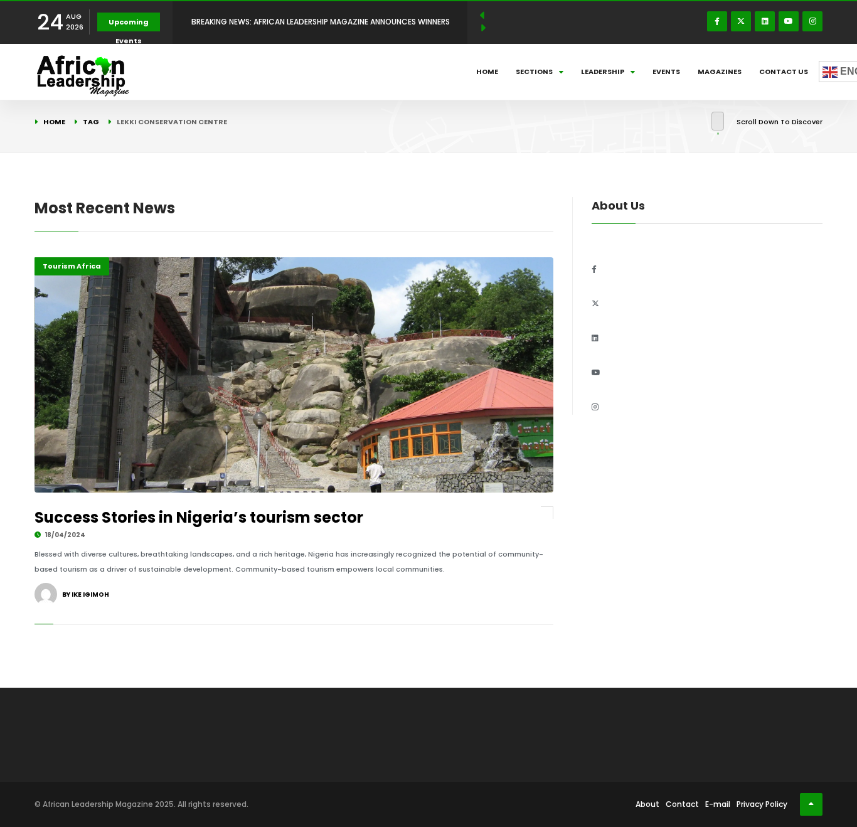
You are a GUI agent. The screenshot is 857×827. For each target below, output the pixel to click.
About (647, 804)
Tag (91, 122)
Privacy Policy (762, 804)
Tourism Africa (72, 266)
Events (666, 72)
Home (487, 72)
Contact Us (783, 72)
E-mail (717, 804)
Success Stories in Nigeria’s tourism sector (199, 517)
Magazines (720, 72)
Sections (534, 72)
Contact (682, 804)
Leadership (602, 72)
